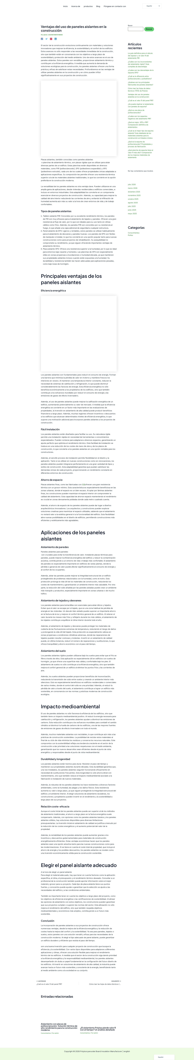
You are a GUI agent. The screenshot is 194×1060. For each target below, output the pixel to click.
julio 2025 (132, 206)
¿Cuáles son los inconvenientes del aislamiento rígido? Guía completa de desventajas (140, 64)
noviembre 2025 (134, 195)
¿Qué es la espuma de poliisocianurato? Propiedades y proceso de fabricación (140, 144)
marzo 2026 (132, 188)
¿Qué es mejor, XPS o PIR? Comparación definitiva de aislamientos (138, 124)
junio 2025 (132, 210)
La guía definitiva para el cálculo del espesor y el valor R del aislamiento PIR (140, 55)
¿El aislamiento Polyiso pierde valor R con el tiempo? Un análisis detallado (98, 1028)
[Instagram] (131, 6)
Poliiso (130, 235)
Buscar (130, 25)
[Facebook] (135, 6)
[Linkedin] (56, 39)
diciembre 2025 (134, 192)
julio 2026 (132, 184)
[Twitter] (139, 6)
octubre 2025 (133, 199)
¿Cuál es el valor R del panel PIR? (140, 100)
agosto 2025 (133, 203)
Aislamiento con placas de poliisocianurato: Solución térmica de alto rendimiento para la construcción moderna (59, 1027)
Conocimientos (46, 1033)
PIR (83, 484)
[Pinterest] (51, 39)
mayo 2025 (132, 214)
